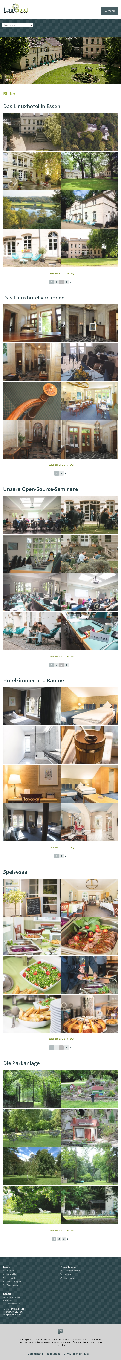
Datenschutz (35, 1353)
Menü (111, 11)
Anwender (12, 1277)
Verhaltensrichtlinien (76, 1353)
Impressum (53, 1353)
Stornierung (70, 1277)
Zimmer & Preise (72, 1270)
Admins (10, 1270)
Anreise (67, 1274)
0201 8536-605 (16, 1311)
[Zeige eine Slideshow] (61, 273)
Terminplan (12, 1285)
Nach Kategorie (14, 1281)
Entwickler (12, 1274)
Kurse (6, 1266)
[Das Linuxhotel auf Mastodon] (60, 1332)
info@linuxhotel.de (12, 1314)
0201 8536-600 (17, 1309)
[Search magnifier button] (31, 25)
